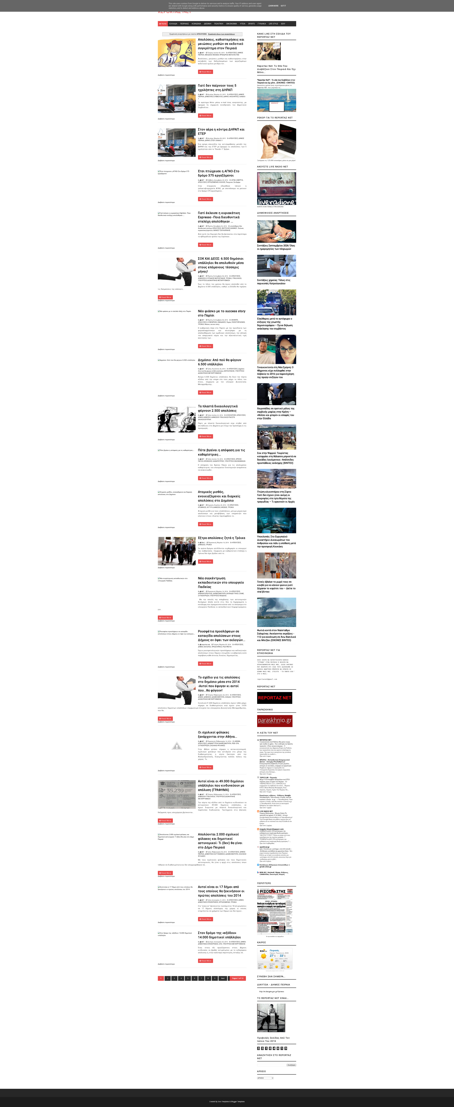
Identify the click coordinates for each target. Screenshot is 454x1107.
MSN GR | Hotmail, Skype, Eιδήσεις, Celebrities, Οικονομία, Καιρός (274, 873)
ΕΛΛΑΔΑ (173, 24)
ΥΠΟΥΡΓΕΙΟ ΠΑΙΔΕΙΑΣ (218, 596)
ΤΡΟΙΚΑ (229, 278)
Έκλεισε (241, 228)
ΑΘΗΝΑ (237, 741)
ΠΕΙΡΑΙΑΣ (184, 24)
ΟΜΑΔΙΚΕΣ (222, 322)
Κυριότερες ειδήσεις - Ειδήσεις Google (275, 795)
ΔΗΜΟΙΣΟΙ (202, 278)
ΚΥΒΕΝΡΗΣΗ (212, 322)
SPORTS (251, 24)
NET (203, 53)
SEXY (283, 24)
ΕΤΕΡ (213, 140)
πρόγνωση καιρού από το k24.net (275, 970)
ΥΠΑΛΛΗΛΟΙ (236, 278)
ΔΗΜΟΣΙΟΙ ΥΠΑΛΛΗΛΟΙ (206, 796)
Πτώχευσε (229, 182)
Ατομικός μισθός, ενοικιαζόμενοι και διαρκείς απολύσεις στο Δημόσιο (219, 496)
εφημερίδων (280, 936)
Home (163, 24)
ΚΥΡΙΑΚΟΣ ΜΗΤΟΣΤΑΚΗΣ (215, 278)
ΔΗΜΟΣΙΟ (216, 507)
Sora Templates (223, 1102)
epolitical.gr (265, 847)
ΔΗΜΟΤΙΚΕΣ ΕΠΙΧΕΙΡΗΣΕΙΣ (208, 902)
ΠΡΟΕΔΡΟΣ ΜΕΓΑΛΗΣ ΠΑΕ (229, 55)
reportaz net (206, 644)
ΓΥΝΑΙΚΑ (262, 24)
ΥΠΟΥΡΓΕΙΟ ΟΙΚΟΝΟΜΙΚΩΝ (235, 461)
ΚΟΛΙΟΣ (222, 182)
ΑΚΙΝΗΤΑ (234, 320)
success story (214, 324)
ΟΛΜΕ (241, 593)
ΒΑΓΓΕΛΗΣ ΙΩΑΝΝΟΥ (229, 228)
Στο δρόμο (237, 182)
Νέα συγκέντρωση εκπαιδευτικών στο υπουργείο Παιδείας (221, 582)
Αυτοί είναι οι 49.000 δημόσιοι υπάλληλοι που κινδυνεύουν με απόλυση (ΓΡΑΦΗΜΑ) (221, 785)
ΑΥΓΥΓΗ (210, 507)
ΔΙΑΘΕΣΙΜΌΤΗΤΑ (218, 697)
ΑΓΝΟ (233, 180)
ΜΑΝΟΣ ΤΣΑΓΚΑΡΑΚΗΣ (221, 230)
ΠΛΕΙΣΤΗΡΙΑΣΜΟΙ (238, 322)
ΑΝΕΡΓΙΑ (239, 180)
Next (223, 978)
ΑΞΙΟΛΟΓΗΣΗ (231, 415)
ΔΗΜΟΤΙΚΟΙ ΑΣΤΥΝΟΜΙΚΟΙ (215, 854)
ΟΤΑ (220, 944)
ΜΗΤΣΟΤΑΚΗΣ (229, 371)
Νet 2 (203, 542)
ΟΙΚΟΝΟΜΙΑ (231, 24)
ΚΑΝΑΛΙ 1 (219, 140)
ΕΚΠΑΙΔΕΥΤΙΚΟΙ (232, 593)
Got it (283, 6)
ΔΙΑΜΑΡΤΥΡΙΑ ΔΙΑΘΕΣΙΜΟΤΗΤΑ (219, 743)
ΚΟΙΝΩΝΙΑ (196, 24)
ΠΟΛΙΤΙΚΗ (218, 24)
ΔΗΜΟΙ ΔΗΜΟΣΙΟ (204, 417)
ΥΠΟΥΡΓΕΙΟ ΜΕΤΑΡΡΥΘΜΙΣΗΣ (234, 944)
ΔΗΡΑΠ (226, 96)
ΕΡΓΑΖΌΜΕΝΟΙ (213, 182)
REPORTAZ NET (174, 12)
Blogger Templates (238, 1102)
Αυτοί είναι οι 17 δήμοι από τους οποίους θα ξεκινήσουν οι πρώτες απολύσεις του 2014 (221, 891)
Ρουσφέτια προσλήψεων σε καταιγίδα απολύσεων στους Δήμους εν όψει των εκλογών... (221, 636)
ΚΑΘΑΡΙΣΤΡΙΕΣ (218, 461)
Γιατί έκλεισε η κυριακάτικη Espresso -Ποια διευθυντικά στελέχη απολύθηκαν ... (219, 217)
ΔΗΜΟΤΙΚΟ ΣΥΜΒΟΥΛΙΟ (214, 96)
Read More (206, 72)
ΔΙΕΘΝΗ (207, 24)
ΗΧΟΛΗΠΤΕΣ (234, 96)
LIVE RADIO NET (266, 811)
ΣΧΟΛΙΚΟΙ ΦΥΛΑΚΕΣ (217, 745)
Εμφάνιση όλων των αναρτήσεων (221, 34)
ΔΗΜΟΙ (200, 647)
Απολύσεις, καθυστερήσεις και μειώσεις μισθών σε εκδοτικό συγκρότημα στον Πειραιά (221, 44)
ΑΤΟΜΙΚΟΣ (202, 507)
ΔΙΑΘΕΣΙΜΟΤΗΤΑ (219, 593)
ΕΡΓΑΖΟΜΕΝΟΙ (224, 902)
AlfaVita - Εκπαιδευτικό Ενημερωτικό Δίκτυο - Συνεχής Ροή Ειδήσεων (275, 761)
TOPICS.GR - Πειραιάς (268, 777)
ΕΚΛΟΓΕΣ (207, 647)
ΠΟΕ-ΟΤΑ (235, 743)
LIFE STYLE (273, 24)
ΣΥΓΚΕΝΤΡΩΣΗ (203, 596)
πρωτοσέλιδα (271, 936)
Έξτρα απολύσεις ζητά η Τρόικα (221, 538)
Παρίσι (229, 322)
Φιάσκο (207, 324)
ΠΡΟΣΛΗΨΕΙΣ (217, 647)
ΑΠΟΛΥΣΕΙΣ (232, 53)
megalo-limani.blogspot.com (272, 829)
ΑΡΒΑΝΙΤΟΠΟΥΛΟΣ (205, 593)
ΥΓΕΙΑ (242, 24)
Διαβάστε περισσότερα (166, 75)
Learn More (273, 6)
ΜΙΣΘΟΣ (224, 507)
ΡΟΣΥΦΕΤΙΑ (227, 647)
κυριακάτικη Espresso (205, 230)
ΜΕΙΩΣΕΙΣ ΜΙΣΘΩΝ (212, 55)
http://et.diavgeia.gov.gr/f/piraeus (271, 991)
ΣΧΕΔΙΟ (228, 697)
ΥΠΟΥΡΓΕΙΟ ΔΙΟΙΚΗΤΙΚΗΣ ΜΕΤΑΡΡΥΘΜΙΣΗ (214, 280)
